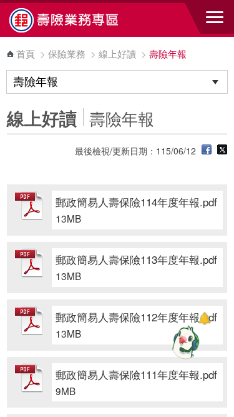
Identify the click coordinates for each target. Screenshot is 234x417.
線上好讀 (117, 53)
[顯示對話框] (204, 318)
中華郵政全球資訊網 (78, 20)
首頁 (25, 53)
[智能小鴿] (184, 342)
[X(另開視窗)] (222, 150)
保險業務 (66, 53)
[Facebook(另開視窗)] (207, 150)
